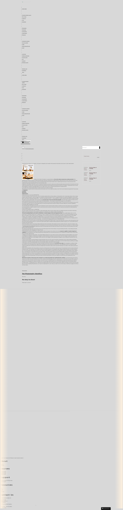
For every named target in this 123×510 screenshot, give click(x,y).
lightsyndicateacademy (30, 148)
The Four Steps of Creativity (93, 168)
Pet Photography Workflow (32, 274)
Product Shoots (86, 156)
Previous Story (24, 270)
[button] (35, 507)
